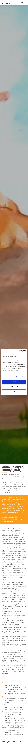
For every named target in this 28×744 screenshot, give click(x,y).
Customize (13, 386)
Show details (19, 376)
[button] (22, 2)
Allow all (14, 381)
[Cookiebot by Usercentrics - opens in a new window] (19, 351)
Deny (14, 391)
